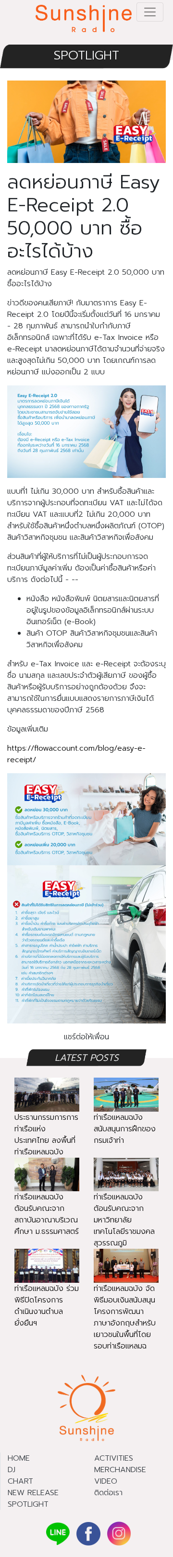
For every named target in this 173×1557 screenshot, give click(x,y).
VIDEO (105, 1481)
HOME (19, 1458)
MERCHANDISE (120, 1470)
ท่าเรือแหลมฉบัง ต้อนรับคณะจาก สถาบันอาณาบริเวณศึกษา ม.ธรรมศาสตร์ (46, 1214)
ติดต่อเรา (108, 1493)
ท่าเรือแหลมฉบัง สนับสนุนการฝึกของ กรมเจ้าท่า (125, 1129)
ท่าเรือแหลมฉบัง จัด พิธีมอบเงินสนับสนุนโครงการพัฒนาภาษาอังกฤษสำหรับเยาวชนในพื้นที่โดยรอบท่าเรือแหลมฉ (125, 1317)
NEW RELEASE (33, 1493)
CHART (20, 1481)
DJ (11, 1470)
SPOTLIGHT (86, 55)
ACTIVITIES (113, 1458)
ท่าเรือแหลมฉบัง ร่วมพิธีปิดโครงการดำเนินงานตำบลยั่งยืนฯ (46, 1306)
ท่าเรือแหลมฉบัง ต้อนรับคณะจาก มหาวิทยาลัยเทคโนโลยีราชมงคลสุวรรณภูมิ (124, 1220)
